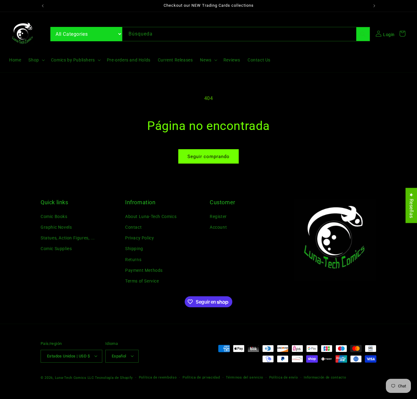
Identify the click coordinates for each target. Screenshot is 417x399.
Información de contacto (325, 377)
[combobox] (246, 34)
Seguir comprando (208, 156)
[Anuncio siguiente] (374, 6)
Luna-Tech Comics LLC (74, 377)
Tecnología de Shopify (114, 377)
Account (218, 226)
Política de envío (283, 377)
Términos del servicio (244, 377)
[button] (36, 60)
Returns (133, 259)
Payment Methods (144, 270)
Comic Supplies (56, 248)
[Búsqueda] (363, 34)
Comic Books (54, 216)
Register (218, 216)
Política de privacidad (201, 377)
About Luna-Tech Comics (150, 216)
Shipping (134, 248)
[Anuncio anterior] (42, 6)
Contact (133, 226)
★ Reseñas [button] (411, 205)
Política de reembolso (158, 377)
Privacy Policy (139, 237)
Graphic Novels (56, 226)
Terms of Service (142, 280)
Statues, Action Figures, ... (68, 237)
